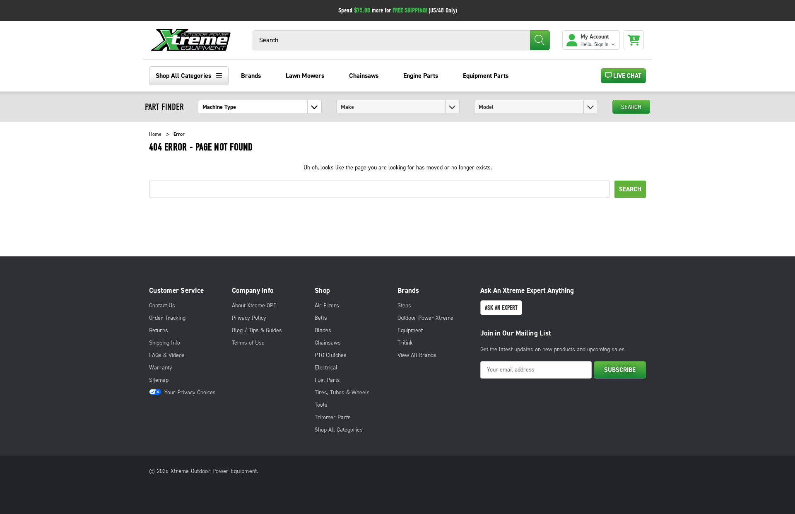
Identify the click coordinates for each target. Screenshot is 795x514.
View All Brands (417, 355)
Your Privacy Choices (190, 392)
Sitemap (159, 380)
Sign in (602, 44)
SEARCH (631, 107)
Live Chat (626, 76)
